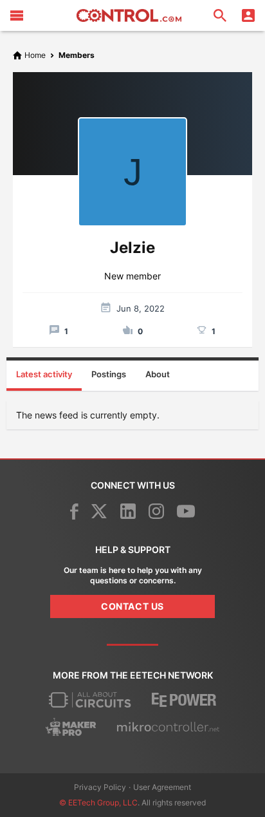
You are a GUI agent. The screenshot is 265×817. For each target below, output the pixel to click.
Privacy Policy (100, 787)
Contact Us (132, 606)
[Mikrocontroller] (167, 727)
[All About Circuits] (90, 700)
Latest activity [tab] (44, 374)
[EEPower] (184, 700)
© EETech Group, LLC (98, 802)
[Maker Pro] (71, 727)
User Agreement (162, 787)
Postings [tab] (108, 374)
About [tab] (157, 374)
